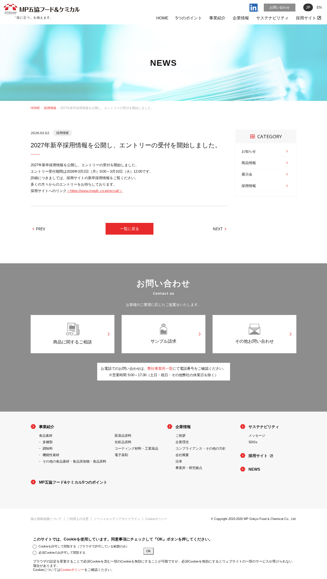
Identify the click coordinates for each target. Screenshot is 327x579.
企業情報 (241, 18)
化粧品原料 (123, 442)
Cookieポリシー (156, 518)
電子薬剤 (121, 455)
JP (308, 7)
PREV (40, 228)
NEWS (254, 469)
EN (319, 7)
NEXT (218, 228)
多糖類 (48, 442)
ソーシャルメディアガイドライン (117, 518)
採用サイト (306, 18)
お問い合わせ (280, 7)
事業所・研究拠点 (188, 468)
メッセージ (256, 435)
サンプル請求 (163, 341)
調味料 (48, 448)
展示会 (247, 174)
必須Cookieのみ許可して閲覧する (62, 552)
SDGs (252, 442)
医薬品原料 (123, 435)
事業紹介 (217, 18)
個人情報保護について (46, 518)
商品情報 (249, 163)
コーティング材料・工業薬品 (136, 448)
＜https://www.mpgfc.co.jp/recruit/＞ (95, 191)
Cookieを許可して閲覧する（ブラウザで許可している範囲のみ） (84, 546)
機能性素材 (51, 455)
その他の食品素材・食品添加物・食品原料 (74, 461)
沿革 (178, 461)
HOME (162, 18)
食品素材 (45, 435)
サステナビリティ (272, 18)
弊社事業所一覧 (160, 368)
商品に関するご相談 (72, 342)
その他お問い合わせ (254, 341)
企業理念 (182, 442)
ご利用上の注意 (78, 518)
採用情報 (50, 108)
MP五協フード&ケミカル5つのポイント (73, 482)
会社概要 (182, 455)
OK (148, 551)
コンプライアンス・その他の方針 (200, 448)
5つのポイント (188, 18)
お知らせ (249, 151)
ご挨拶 (180, 435)
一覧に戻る (129, 229)
